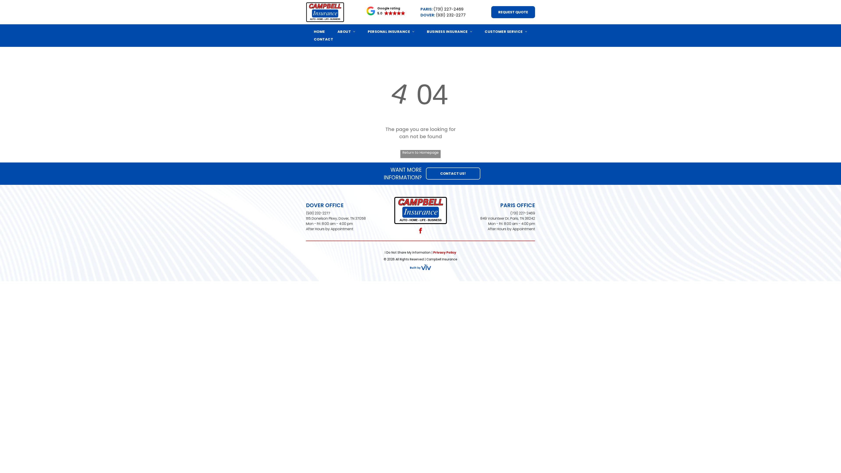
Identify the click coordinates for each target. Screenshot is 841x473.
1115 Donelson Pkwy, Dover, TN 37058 (336, 218)
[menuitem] (319, 31)
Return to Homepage (420, 152)
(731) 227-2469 (522, 213)
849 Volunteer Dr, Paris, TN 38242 (507, 218)
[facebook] (420, 231)
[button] (385, 11)
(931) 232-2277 (318, 213)
